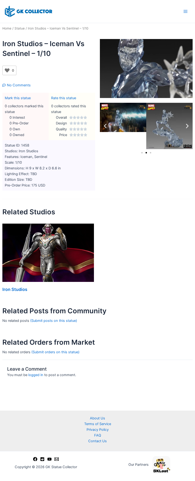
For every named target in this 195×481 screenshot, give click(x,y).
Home (6, 28)
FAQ (97, 435)
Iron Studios (14, 289)
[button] (105, 126)
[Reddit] (42, 459)
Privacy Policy (98, 429)
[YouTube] (49, 459)
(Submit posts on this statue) (53, 321)
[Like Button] (7, 70)
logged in (35, 375)
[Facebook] (35, 459)
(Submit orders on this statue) (55, 352)
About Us (97, 418)
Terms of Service (97, 424)
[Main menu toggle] (185, 11)
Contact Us (97, 441)
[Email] (56, 459)
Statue (20, 28)
